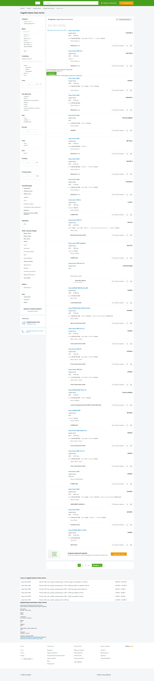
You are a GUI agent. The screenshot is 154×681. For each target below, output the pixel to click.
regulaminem (79, 75)
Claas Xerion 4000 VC (75, 349)
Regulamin (50, 650)
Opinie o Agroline (51, 658)
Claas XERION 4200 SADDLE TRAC (79, 308)
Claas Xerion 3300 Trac (75, 369)
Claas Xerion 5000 (73, 30)
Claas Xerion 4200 (26, 585)
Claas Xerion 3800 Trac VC (76, 328)
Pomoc (22, 652)
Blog (48, 661)
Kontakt (22, 655)
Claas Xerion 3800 (73, 78)
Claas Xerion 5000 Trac (75, 51)
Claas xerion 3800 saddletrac (77, 243)
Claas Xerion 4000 (26, 596)
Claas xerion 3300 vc (74, 200)
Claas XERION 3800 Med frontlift (78, 288)
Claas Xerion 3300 (73, 471)
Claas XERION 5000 (74, 410)
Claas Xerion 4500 (26, 600)
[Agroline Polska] (26, 3)
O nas (22, 650)
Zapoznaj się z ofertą (118, 554)
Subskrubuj (51, 73)
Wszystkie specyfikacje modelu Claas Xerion (31, 605)
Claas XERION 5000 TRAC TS (77, 390)
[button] (127, 45)
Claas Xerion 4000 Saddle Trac (77, 430)
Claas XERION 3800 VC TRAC (77, 530)
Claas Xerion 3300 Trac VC (76, 263)
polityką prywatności (69, 75)
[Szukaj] (45, 3)
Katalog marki (50, 663)
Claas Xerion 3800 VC (75, 220)
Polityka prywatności (52, 652)
